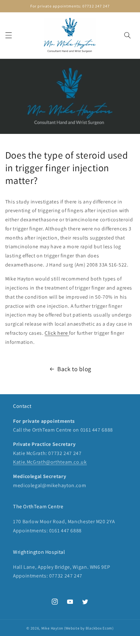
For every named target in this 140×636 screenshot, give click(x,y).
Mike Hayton (52, 628)
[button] (8, 35)
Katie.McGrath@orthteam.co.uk (50, 462)
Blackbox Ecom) (100, 628)
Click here (56, 333)
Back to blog (74, 369)
